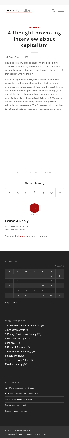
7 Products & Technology (18, 351)
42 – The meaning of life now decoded (19, 387)
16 (59, 286)
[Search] (52, 11)
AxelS (49, 172)
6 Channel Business (15, 347)
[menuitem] (52, 11)
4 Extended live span (16, 338)
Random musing (13, 364)
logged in (23, 236)
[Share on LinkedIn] (43, 192)
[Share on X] (18, 192)
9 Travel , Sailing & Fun (17, 360)
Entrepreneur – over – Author (16, 405)
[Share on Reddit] (51, 192)
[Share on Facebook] (9, 192)
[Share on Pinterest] (34, 192)
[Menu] (59, 11)
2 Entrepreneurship (15, 329)
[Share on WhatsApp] (26, 192)
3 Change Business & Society (20, 334)
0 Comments (35, 172)
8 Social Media (13, 355)
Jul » (14, 302)
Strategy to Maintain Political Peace (18, 399)
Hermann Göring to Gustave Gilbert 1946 (21, 393)
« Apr (7, 302)
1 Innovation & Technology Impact (22, 325)
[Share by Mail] (60, 192)
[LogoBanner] (28, 11)
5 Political (35, 27)
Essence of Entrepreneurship (16, 410)
